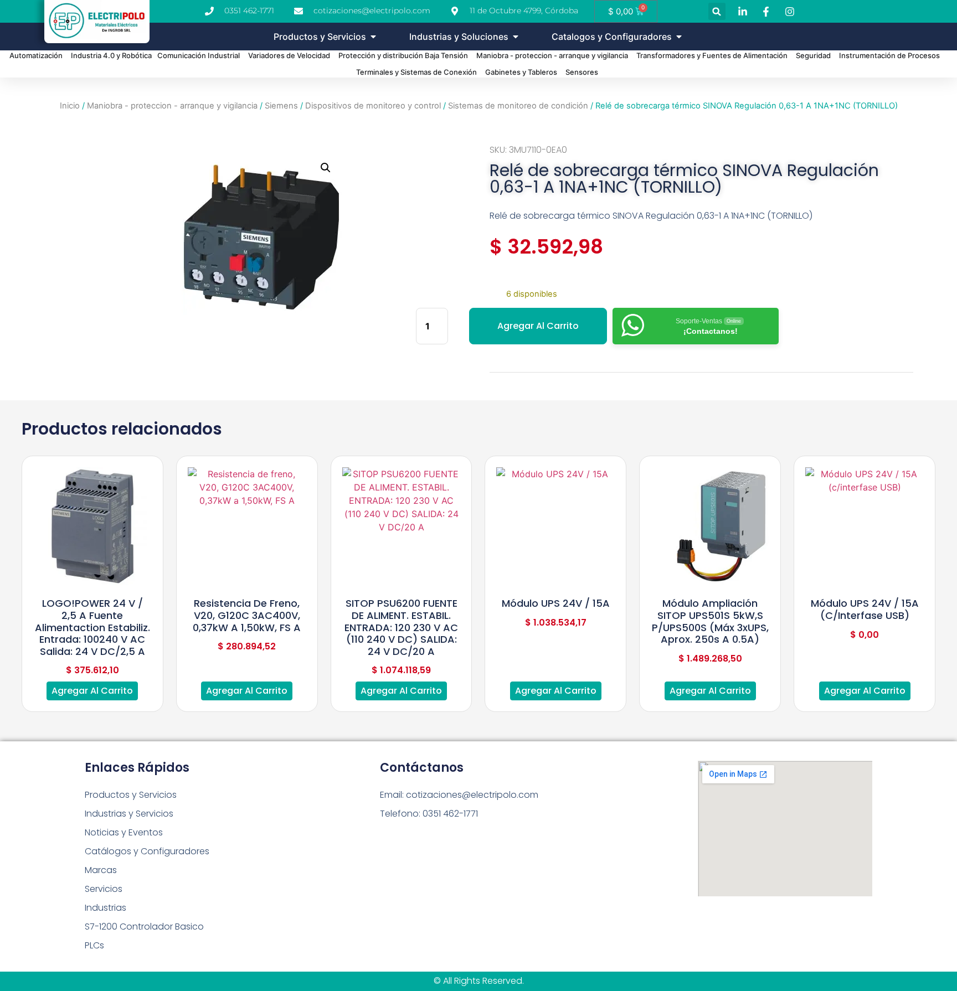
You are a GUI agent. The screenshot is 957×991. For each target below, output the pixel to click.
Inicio (70, 106)
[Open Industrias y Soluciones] (515, 36)
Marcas (101, 870)
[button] (717, 11)
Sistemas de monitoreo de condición (518, 106)
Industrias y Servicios (129, 813)
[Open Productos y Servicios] (373, 36)
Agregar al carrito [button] (92, 690)
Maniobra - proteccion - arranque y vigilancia (172, 106)
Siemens (281, 106)
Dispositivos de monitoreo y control (373, 106)
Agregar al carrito (538, 325)
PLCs (94, 945)
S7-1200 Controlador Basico (144, 926)
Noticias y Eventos (124, 832)
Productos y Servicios (131, 794)
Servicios (103, 888)
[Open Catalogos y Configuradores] (679, 36)
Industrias (105, 907)
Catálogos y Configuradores (147, 851)
